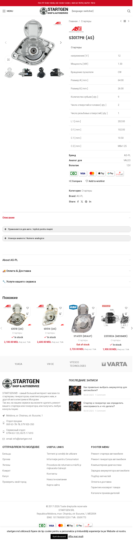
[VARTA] (115, 364)
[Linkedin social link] (90, 202)
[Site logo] (54, 11)
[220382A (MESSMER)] (116, 318)
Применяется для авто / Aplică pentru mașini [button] (30, 229)
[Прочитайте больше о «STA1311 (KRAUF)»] (93, 314)
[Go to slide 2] (30, 62)
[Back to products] (125, 21)
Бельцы (6, 453)
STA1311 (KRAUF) (83, 336)
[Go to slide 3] (33, 62)
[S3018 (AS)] (17, 315)
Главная (73, 21)
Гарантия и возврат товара (105, 487)
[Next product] (129, 21)
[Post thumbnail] (75, 391)
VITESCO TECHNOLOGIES (78, 364)
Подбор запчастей (101, 476)
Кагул (5, 476)
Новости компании (57, 479)
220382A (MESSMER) (115, 336)
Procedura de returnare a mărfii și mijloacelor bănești (64, 467)
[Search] (129, 11)
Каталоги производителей (105, 493)
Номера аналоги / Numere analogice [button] (26, 238)
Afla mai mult (75, 536)
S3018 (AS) (17, 328)
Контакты (52, 473)
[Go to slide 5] (40, 62)
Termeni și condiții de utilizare (62, 453)
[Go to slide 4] (36, 62)
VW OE (50, 364)
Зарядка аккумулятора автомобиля (110, 470)
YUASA (18, 364)
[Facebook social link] (78, 202)
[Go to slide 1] (27, 62)
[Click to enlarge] (8, 59)
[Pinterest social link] (86, 202)
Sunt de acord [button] (59, 536)
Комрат (6, 470)
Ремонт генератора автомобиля (108, 459)
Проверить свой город (14, 482)
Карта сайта (53, 485)
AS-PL (80, 196)
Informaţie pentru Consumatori (63, 459)
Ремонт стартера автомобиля (107, 453)
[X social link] (82, 202)
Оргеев (6, 459)
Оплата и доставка (101, 482)
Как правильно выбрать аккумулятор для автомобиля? (105, 389)
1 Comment (100, 395)
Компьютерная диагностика (106, 465)
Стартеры (86, 21)
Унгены (6, 465)
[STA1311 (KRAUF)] (83, 318)
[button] (5, 42)
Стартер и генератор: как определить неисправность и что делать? (103, 404)
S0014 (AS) (50, 328)
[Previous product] (121, 21)
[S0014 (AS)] (50, 315)
